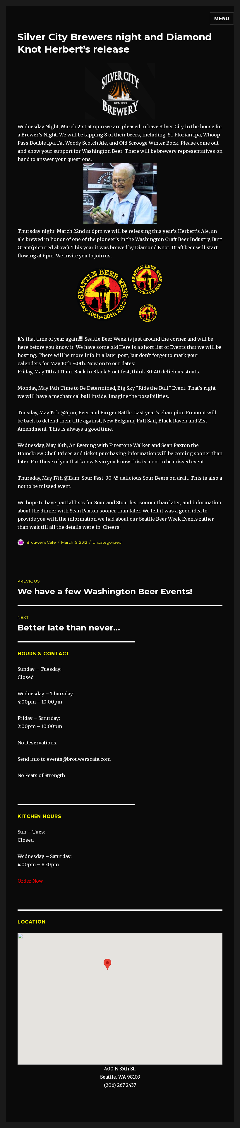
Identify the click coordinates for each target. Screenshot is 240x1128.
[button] (107, 964)
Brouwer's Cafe (41, 542)
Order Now (30, 881)
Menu (221, 18)
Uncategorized (106, 542)
